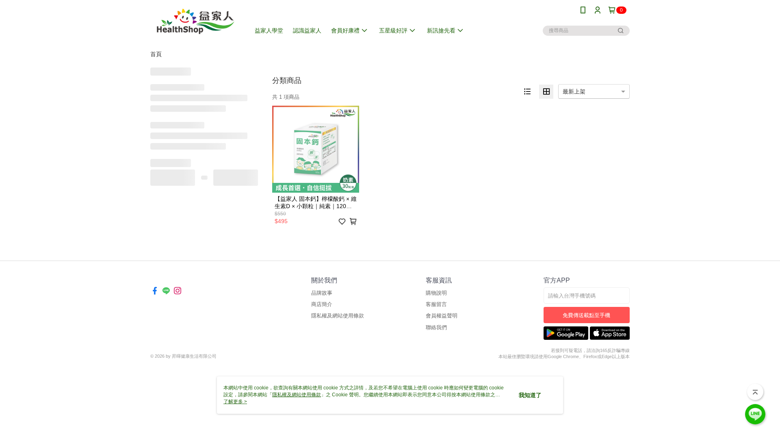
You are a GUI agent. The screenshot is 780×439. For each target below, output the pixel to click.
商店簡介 (321, 304)
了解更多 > (235, 401)
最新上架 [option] (574, 91)
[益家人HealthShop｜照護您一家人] (195, 21)
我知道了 (530, 395)
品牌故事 (321, 293)
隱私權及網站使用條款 (337, 316)
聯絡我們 (436, 327)
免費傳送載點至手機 (586, 315)
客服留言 (436, 304)
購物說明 (436, 293)
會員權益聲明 (441, 316)
